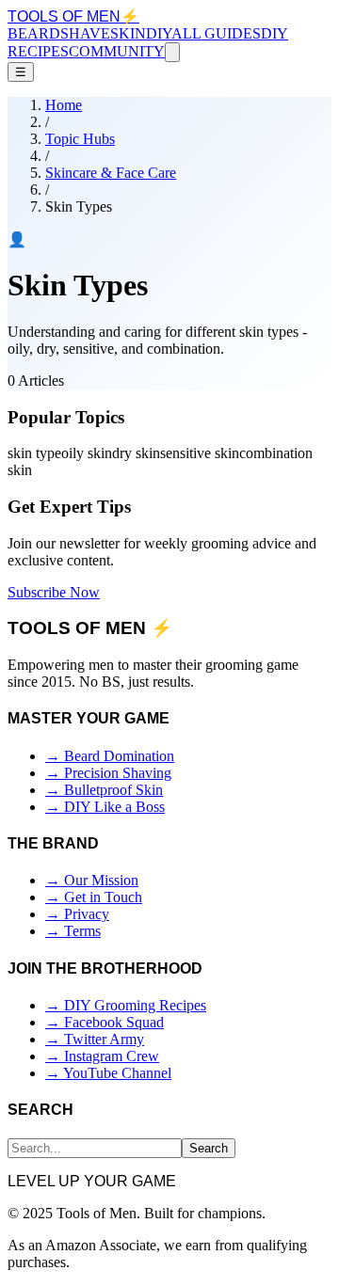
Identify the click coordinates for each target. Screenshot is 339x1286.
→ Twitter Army (94, 1039)
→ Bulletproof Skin (104, 790)
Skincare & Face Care (110, 173)
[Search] (172, 52)
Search (208, 1148)
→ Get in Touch (93, 897)
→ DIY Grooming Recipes (125, 1005)
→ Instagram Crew (102, 1056)
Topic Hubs (80, 139)
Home (63, 105)
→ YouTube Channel (108, 1073)
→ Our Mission (91, 880)
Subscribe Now (54, 592)
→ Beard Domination (109, 756)
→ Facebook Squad (104, 1022)
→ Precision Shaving (108, 773)
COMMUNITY (117, 51)
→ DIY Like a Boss (105, 807)
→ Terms (73, 931)
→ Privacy (77, 914)
